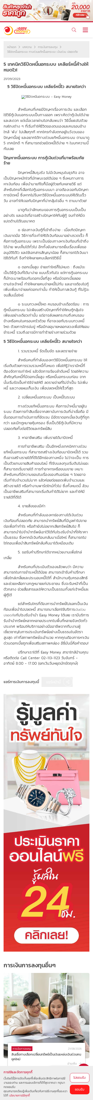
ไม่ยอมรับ (79, 1077)
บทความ (27, 47)
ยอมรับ (79, 1089)
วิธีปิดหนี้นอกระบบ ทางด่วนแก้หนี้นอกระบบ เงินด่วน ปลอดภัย (42, 52)
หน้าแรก (11, 47)
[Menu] (85, 30)
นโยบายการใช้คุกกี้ (19, 1095)
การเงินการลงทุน (47, 47)
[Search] (74, 30)
